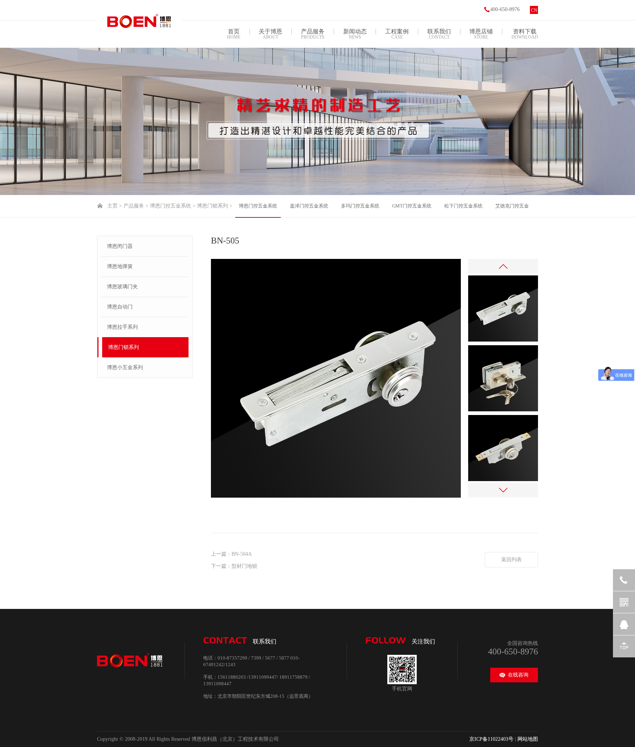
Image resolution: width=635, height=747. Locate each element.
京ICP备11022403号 (491, 739)
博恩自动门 (120, 307)
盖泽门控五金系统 (309, 206)
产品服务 (133, 206)
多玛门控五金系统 (360, 206)
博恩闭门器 (120, 246)
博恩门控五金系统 (170, 206)
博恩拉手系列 (122, 327)
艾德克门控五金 (512, 206)
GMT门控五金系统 (411, 206)
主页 (112, 206)
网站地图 (527, 739)
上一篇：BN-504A (231, 554)
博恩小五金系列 (125, 367)
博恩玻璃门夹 (122, 286)
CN (534, 10)
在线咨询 (518, 675)
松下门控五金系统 (463, 206)
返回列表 (511, 559)
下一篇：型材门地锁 (234, 566)
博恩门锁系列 (212, 206)
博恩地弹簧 (120, 266)
